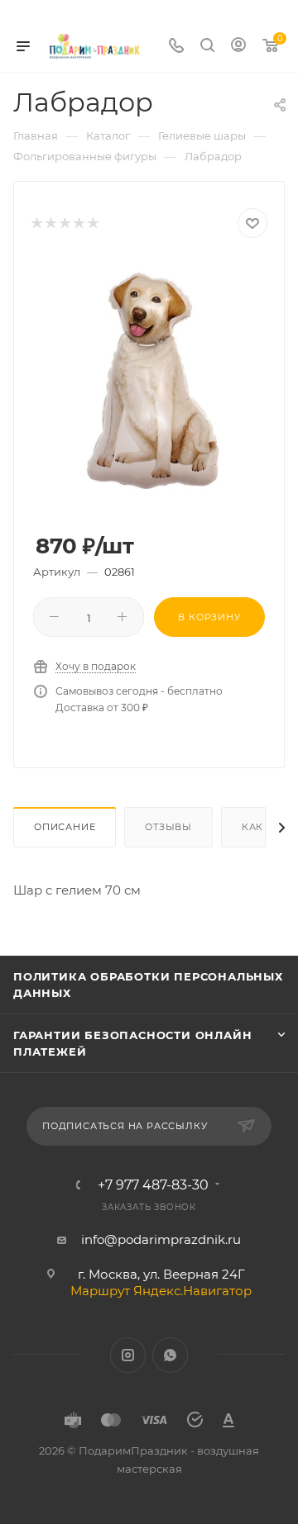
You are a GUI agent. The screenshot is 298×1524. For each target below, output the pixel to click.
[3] (64, 223)
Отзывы (168, 827)
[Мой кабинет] (238, 47)
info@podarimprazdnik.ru (161, 1239)
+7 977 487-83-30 (153, 1185)
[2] (50, 223)
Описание (64, 827)
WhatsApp (170, 1355)
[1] (36, 223)
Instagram (128, 1355)
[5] (92, 223)
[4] (78, 223)
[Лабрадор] (149, 382)
